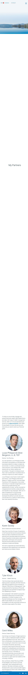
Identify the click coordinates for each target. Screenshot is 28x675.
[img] (14, 17)
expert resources (13, 423)
